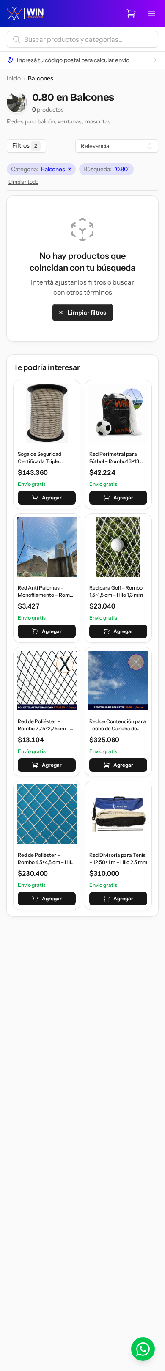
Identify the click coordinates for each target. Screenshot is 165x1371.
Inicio (14, 78)
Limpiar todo (23, 181)
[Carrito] (131, 13)
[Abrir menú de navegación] (151, 13)
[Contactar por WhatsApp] (143, 1349)
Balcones (41, 169)
